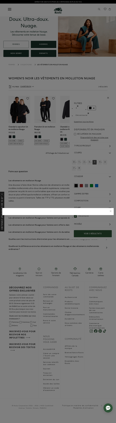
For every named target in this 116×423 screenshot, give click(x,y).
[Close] (110, 211)
